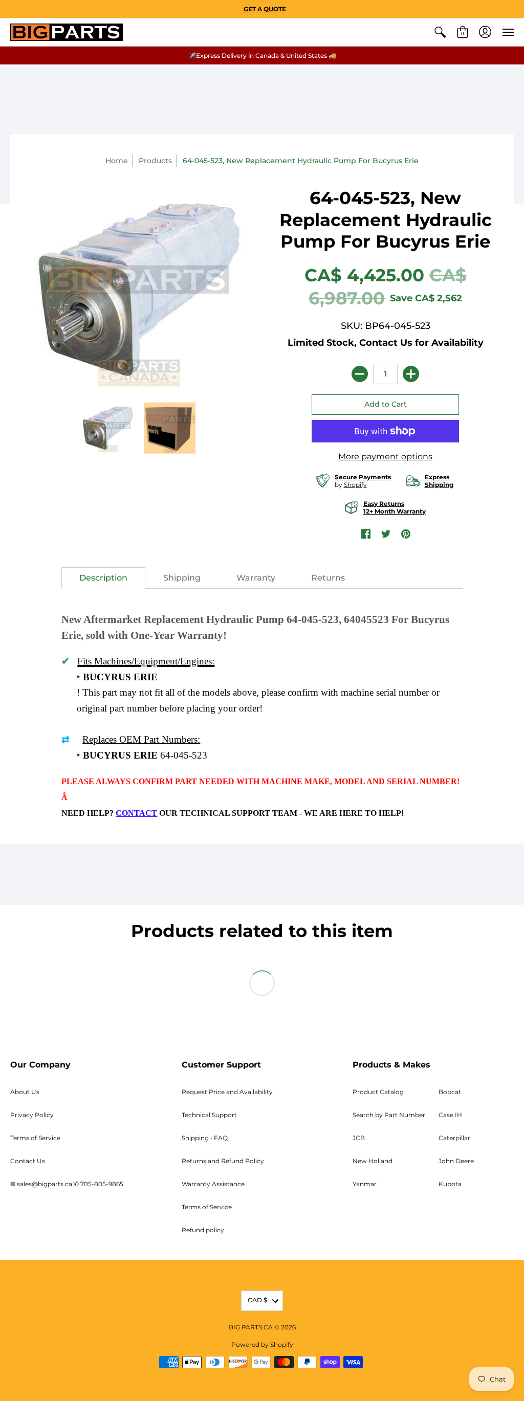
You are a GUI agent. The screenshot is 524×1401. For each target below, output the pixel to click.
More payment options (385, 456)
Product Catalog (378, 1092)
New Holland (372, 1161)
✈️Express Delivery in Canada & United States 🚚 (262, 55)
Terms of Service (35, 1138)
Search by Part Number (389, 1115)
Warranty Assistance (213, 1184)
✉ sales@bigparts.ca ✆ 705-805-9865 (66, 1184)
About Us (24, 1092)
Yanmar (365, 1184)
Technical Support (209, 1115)
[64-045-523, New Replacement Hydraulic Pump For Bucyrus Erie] (108, 428)
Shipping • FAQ (205, 1138)
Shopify (355, 484)
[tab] (103, 578)
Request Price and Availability (227, 1092)
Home (116, 160)
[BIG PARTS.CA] (66, 32)
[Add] (411, 374)
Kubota (450, 1184)
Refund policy (203, 1230)
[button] (440, 32)
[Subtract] (360, 374)
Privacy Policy (32, 1115)
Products (155, 160)
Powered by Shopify (262, 1344)
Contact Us (27, 1161)
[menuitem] (440, 32)
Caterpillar (454, 1138)
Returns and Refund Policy (223, 1161)
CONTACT (136, 813)
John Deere (456, 1161)
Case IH (450, 1115)
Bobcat (450, 1092)
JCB (359, 1138)
